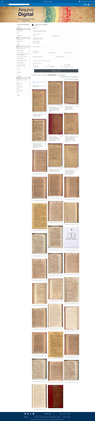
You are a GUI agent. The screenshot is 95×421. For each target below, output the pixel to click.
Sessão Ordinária (23, 76)
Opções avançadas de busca (39, 31)
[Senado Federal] (47, 1)
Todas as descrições (47, 60)
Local (18, 68)
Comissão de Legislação (23, 62)
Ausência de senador (23, 87)
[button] (80, 1)
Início (33, 64)
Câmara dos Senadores (23, 40)
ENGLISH (60, 413)
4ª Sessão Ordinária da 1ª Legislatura (23, 80)
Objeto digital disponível (52, 52)
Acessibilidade (83, 1)
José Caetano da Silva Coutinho (23, 48)
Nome (18, 44)
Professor (23, 89)
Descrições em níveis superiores (38, 60)
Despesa (23, 92)
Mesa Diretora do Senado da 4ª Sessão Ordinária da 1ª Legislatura (23, 54)
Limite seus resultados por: (23, 24)
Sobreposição (67, 66)
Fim (48, 64)
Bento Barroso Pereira (23, 50)
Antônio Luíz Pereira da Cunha (23, 64)
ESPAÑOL (64, 413)
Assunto (19, 72)
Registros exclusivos (23, 29)
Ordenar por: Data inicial (65, 76)
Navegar (2, 4)
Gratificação (23, 78)
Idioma (18, 27)
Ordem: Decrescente (74, 76)
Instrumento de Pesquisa (67, 52)
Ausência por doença (23, 91)
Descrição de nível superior (37, 46)
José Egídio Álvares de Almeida (23, 66)
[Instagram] (30, 414)
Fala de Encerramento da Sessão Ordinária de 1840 (39, 83)
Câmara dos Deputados (23, 52)
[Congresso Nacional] (47, 413)
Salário (23, 81)
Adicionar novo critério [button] (37, 38)
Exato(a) (71, 66)
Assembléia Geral (23, 41)
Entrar (91, 4)
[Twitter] (28, 414)
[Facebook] (25, 414)
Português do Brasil (23, 31)
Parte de (19, 35)
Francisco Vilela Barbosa (23, 58)
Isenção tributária (23, 83)
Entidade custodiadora (36, 42)
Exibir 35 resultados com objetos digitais (72, 79)
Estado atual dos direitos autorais (38, 56)
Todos (18, 37)
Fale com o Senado (91, 1)
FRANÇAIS (69, 413)
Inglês (23, 33)
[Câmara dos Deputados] (45, 413)
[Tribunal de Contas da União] (50, 413)
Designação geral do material (60, 56)
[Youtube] (33, 414)
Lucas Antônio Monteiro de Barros (23, 60)
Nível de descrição (35, 52)
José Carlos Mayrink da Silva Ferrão (23, 57)
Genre (18, 95)
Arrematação (23, 85)
